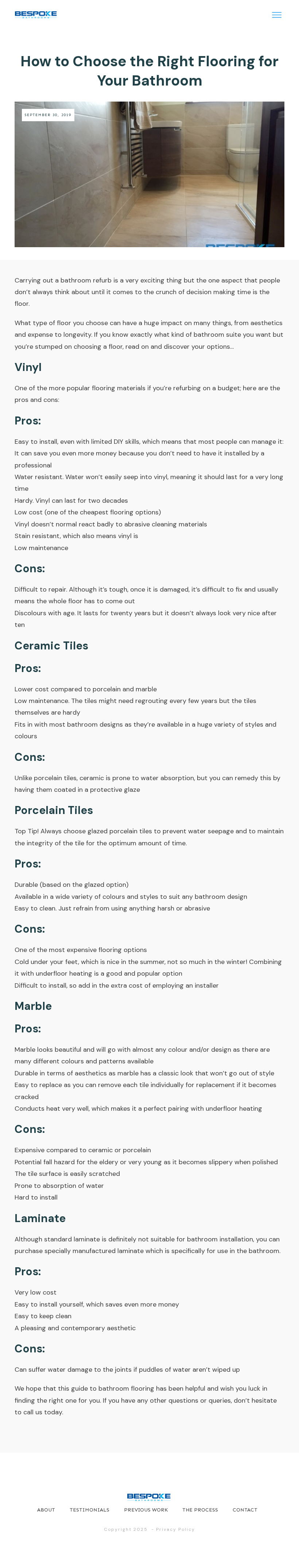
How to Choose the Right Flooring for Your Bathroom (149, 71)
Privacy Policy (175, 1529)
